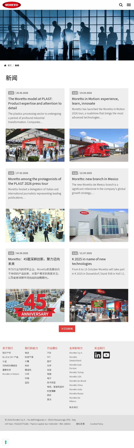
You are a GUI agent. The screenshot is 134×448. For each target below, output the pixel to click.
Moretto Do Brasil (77, 380)
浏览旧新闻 (67, 328)
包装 (49, 369)
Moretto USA (75, 376)
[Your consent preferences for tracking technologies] (6, 442)
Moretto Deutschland (75, 358)
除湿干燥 (29, 356)
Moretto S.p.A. (76, 352)
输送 (27, 352)
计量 (27, 361)
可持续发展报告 (9, 365)
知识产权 (6, 352)
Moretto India (75, 389)
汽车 (49, 352)
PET (49, 356)
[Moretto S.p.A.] (11, 5)
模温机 (28, 369)
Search (121, 3)
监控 (27, 382)
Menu (128, 3)
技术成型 (51, 382)
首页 (10, 65)
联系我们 (73, 407)
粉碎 (27, 365)
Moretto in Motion (10, 373)
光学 (49, 365)
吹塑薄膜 (51, 390)
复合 (49, 399)
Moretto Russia (76, 393)
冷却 (27, 373)
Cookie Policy (96, 423)
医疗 (49, 361)
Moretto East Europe (75, 366)
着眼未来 (6, 369)
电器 (49, 373)
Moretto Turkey (76, 372)
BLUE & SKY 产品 (10, 356)
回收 (49, 395)
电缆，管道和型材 (55, 386)
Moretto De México (74, 399)
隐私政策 (80, 423)
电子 (49, 378)
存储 (27, 378)
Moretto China (76, 385)
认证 (4, 361)
